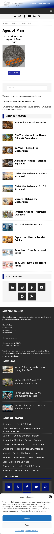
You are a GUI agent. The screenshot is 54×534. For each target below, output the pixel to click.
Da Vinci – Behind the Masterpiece (26, 149)
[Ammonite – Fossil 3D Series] (8, 125)
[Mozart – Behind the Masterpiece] (8, 201)
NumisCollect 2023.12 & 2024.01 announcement (31, 407)
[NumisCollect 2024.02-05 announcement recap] (8, 395)
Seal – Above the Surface (28, 224)
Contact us (7, 338)
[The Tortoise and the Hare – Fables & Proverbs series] (8, 137)
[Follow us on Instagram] (19, 16)
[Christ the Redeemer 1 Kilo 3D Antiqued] (8, 176)
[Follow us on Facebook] (24, 16)
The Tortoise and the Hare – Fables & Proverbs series (30, 137)
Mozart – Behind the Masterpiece (26, 200)
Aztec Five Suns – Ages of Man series (14, 39)
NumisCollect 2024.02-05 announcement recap (27, 394)
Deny (27, 525)
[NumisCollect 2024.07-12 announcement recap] (8, 382)
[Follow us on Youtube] (29, 16)
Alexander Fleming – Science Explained (30, 162)
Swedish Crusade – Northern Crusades (30, 213)
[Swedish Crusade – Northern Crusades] (8, 214)
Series (14, 23)
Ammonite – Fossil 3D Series (30, 122)
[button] (50, 497)
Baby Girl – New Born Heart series (30, 264)
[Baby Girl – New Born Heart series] (8, 265)
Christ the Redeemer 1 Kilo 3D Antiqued (31, 175)
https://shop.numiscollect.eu (29, 96)
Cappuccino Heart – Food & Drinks (29, 239)
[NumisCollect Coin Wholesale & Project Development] (27, 7)
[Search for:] (27, 88)
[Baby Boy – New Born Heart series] (8, 252)
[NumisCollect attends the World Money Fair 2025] (8, 369)
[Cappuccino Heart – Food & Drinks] (8, 239)
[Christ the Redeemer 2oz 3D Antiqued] (8, 188)
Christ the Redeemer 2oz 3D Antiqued (30, 188)
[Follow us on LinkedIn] (15, 16)
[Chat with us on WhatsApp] (34, 16)
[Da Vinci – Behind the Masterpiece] (8, 150)
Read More (13, 72)
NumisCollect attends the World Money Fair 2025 (31, 369)
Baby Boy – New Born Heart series (30, 251)
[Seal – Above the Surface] (8, 227)
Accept (27, 518)
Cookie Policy (19, 531)
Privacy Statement (31, 531)
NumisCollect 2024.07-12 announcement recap (27, 381)
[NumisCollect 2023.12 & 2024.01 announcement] (8, 408)
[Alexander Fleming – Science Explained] (8, 163)
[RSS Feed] (39, 16)
